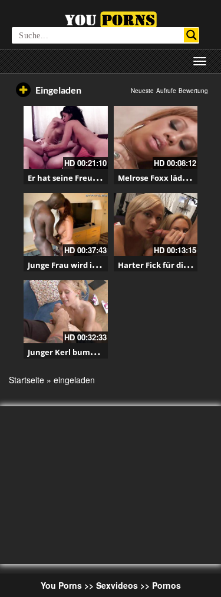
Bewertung (193, 91)
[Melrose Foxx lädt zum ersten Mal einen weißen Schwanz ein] (156, 137)
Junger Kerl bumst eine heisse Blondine (103, 352)
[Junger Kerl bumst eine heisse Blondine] (66, 311)
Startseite (26, 380)
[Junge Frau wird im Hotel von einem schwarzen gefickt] (66, 224)
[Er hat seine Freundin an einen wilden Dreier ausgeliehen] (66, 137)
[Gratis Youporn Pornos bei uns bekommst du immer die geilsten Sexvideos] (110, 18)
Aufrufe (166, 91)
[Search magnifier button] (191, 35)
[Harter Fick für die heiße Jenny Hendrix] (156, 224)
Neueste (142, 91)
